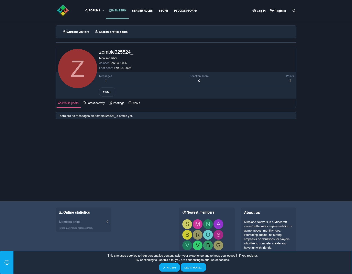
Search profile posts (113, 31)
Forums (94, 10)
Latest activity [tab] (96, 103)
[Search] (294, 10)
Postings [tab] (118, 103)
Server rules (142, 10)
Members (119, 10)
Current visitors (78, 31)
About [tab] (136, 103)
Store (163, 10)
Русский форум (185, 10)
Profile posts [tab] (70, 103)
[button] (103, 10)
